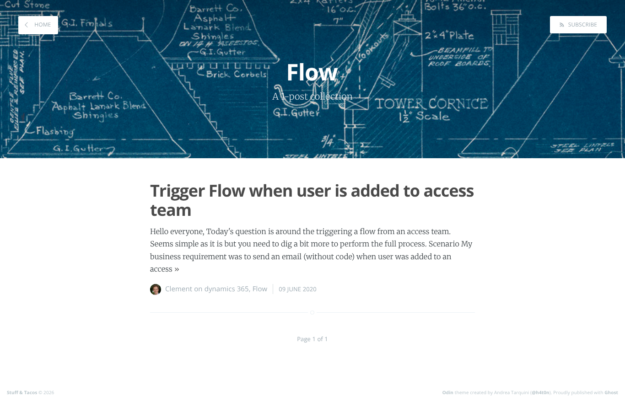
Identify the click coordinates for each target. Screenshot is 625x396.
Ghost (611, 392)
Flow (260, 289)
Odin (447, 392)
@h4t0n (541, 392)
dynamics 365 (227, 289)
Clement (178, 289)
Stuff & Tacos (22, 392)
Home (42, 24)
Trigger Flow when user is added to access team (312, 199)
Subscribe (581, 24)
